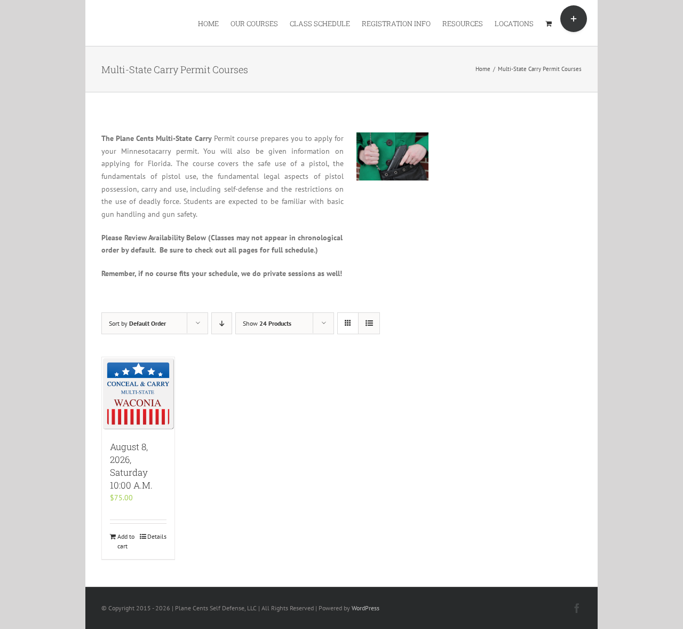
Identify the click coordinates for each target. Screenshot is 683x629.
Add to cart (125, 541)
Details (156, 536)
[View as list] (369, 323)
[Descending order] (221, 323)
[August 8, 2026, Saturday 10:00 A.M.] (138, 393)
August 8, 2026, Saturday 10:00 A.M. (131, 466)
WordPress (365, 608)
